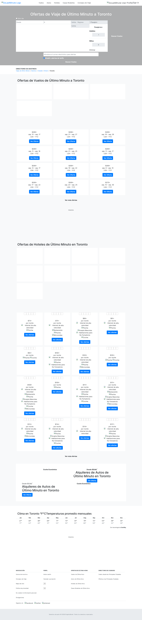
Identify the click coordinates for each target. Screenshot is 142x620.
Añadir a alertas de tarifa (54, 58)
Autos (49, 3)
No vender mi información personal (26, 593)
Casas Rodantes (69, 3)
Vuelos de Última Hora (77, 574)
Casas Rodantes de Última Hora (80, 588)
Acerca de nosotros (22, 574)
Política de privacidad (22, 588)
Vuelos (41, 3)
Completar (102, 50)
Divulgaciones (20, 597)
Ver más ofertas (71, 200)
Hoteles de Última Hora (78, 583)
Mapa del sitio (20, 583)
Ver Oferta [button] (34, 141)
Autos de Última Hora (77, 579)
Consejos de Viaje (84, 3)
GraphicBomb (69, 614)
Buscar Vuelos (116, 36)
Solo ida (21, 18)
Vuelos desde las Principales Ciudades (110, 574)
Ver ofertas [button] (29, 335)
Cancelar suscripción (49, 579)
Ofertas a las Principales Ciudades (109, 579)
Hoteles (57, 3)
